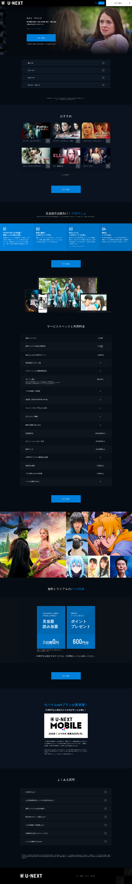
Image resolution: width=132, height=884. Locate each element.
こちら (54, 44)
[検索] (95, 3)
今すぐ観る (118, 3)
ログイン (101, 3)
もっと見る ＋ (66, 175)
